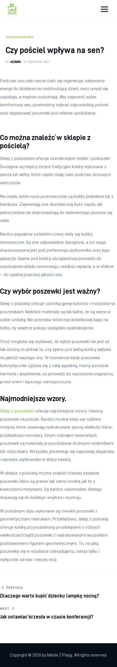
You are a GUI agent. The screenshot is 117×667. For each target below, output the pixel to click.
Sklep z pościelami (17, 411)
